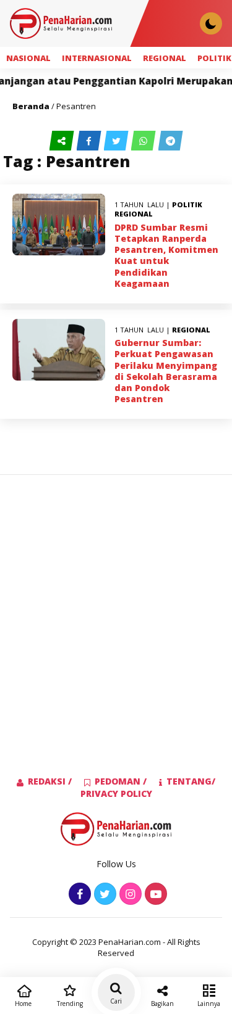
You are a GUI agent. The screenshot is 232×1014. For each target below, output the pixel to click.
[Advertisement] (116, 605)
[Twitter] (103, 895)
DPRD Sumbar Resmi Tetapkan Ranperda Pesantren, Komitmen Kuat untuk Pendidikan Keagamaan (166, 255)
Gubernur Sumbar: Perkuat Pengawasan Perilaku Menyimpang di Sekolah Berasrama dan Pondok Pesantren (165, 371)
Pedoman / (121, 781)
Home (23, 1003)
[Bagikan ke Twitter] (117, 141)
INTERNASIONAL (97, 58)
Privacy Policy (116, 793)
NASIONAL (28, 58)
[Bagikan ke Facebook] (90, 141)
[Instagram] (129, 895)
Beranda (30, 106)
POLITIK (187, 204)
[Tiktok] (154, 895)
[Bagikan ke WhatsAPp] (144, 141)
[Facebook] (78, 895)
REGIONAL (164, 58)
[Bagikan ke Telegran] (170, 141)
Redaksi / (50, 781)
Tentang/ (190, 781)
